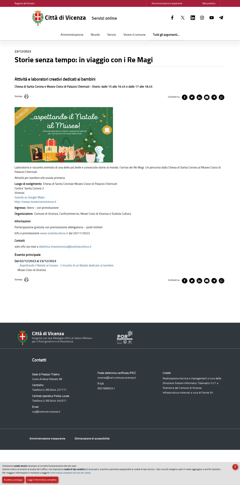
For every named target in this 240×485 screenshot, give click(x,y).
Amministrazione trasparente (47, 438)
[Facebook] (172, 18)
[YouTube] (211, 18)
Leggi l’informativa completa (41, 479)
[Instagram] (202, 18)
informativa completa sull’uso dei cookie (70, 472)
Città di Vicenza (80, 17)
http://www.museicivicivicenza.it (35, 201)
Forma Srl (207, 392)
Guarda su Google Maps (30, 197)
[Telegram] (221, 18)
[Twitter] (182, 18)
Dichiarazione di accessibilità (92, 438)
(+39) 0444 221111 (54, 389)
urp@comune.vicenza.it (46, 411)
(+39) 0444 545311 (54, 400)
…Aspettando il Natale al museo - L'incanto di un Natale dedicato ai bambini (65, 265)
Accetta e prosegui (13, 479)
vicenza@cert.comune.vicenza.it (117, 377)
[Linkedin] (193, 18)
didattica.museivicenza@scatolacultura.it (65, 246)
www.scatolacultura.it (54, 233)
